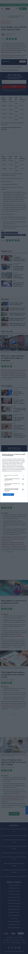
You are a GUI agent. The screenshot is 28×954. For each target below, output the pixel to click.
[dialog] (14, 477)
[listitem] (14, 476)
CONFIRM (8, 494)
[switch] (22, 479)
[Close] (25, 454)
